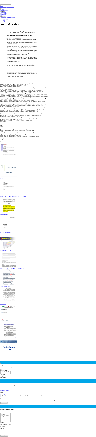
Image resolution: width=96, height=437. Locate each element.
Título (1, 368)
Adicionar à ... (3, 16)
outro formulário (12, 411)
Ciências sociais (5, 19)
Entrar (1, 6)
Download (2, 358)
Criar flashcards (11, 7)
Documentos (2, 390)
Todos (3, 375)
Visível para (2, 374)
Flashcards (2, 10)
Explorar (2, 1)
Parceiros (5, 394)
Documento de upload (4, 7)
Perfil (1, 15)
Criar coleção (3, 377)
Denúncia (2, 394)
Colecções (6, 10)
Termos (6, 396)
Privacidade (2, 396)
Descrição (4, 370)
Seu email (2, 422)
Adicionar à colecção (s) (4, 17)
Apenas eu (4, 376)
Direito (4, 20)
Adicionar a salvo (12, 17)
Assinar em (2, 367)
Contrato (4, 21)
